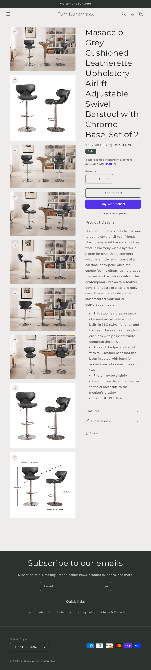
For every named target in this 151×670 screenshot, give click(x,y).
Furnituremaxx (27, 661)
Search (30, 612)
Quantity (90, 171)
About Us (45, 612)
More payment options (113, 213)
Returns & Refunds (112, 612)
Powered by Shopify (47, 661)
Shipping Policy (85, 612)
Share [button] (94, 433)
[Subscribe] (106, 586)
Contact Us (63, 612)
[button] (8, 14)
